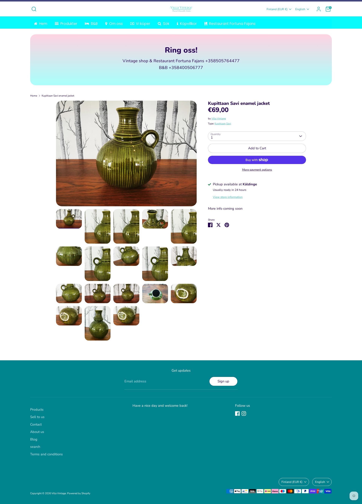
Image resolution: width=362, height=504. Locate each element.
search (35, 446)
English (300, 9)
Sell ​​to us (37, 417)
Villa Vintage (218, 118)
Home (33, 95)
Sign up (223, 381)
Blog (33, 439)
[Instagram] (244, 413)
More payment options (257, 170)
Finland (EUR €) (277, 9)
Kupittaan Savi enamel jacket (58, 95)
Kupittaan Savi (223, 123)
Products (37, 409)
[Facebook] (237, 413)
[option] (126, 155)
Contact (36, 424)
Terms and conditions (46, 454)
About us (37, 432)
